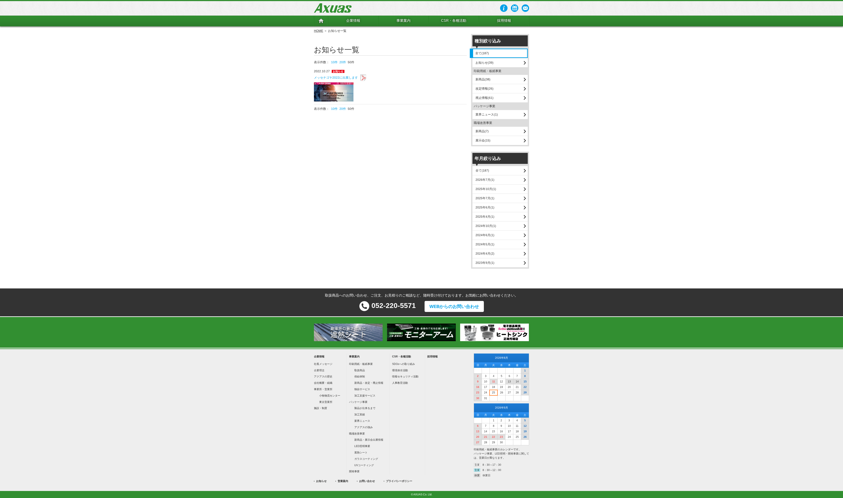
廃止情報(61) (485, 98)
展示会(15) (483, 140)
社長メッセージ (323, 364)
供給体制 (359, 376)
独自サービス (362, 389)
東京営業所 (325, 402)
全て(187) (482, 53)
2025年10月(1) (486, 189)
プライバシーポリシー (399, 481)
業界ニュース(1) (487, 114)
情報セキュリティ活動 (405, 376)
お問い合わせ (367, 481)
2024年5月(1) (485, 244)
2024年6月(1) (485, 235)
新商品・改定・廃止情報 (368, 382)
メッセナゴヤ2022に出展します (336, 77)
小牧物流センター (329, 395)
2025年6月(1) (485, 207)
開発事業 (354, 471)
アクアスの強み (363, 427)
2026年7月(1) (485, 179)
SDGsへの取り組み (403, 364)
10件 (334, 62)
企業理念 (319, 370)
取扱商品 (359, 370)
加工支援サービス (364, 395)
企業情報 (353, 20)
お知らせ (321, 481)
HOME (318, 31)
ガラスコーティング (366, 458)
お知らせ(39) (485, 62)
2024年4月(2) (485, 253)
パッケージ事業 (358, 402)
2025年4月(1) (485, 216)
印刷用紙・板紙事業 (361, 364)
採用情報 (504, 20)
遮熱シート (360, 452)
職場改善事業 (357, 433)
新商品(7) (482, 131)
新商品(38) (483, 79)
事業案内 (403, 20)
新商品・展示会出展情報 (368, 439)
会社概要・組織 (323, 382)
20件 (342, 62)
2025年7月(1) (485, 198)
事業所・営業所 (323, 389)
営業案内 (343, 481)
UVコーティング (364, 465)
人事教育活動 (400, 382)
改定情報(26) (485, 88)
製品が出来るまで (364, 408)
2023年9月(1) (485, 262)
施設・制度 (320, 408)
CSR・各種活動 (453, 20)
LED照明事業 (362, 446)
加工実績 (359, 414)
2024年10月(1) (486, 226)
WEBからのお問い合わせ (454, 306)
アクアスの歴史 (323, 376)
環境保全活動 (400, 370)
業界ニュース (362, 420)
